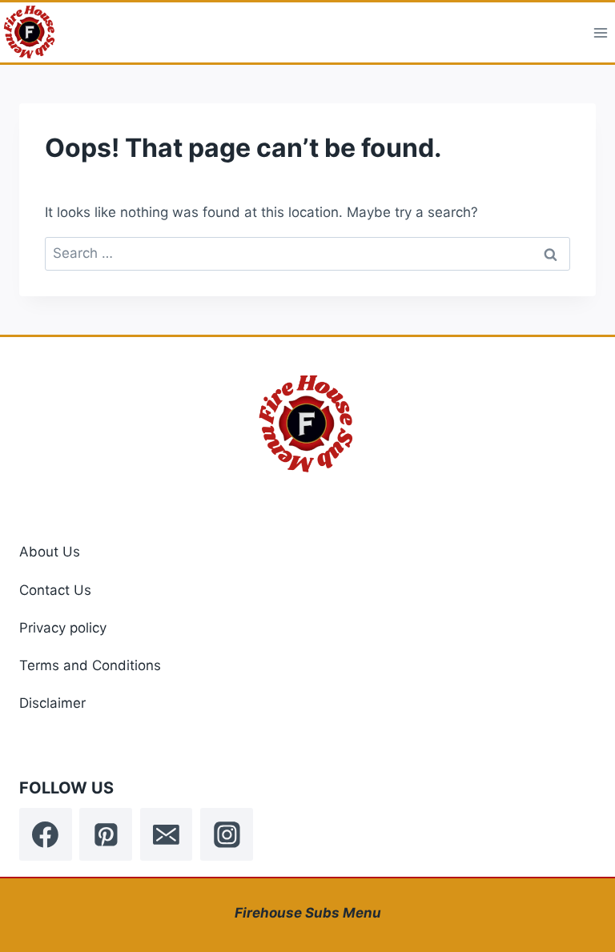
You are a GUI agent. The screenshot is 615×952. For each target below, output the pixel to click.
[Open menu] (600, 32)
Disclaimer (52, 703)
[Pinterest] (105, 834)
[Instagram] (226, 834)
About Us (49, 552)
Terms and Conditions (90, 665)
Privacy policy (63, 628)
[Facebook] (45, 834)
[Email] (166, 834)
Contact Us (55, 590)
